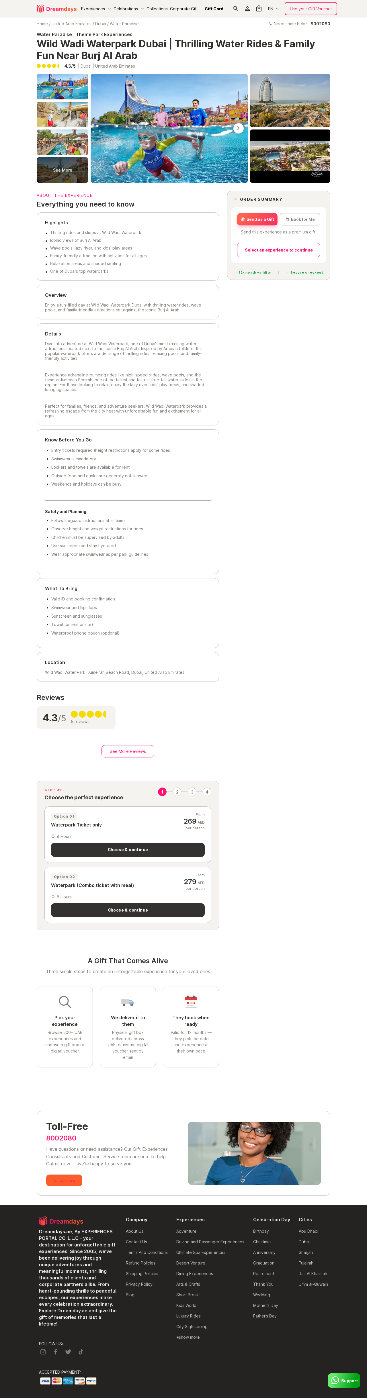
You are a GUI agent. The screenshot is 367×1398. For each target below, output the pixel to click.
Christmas (262, 1241)
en (270, 8)
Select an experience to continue (279, 250)
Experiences (93, 8)
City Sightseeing (192, 1326)
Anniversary (264, 1252)
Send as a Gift (260, 219)
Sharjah (306, 1252)
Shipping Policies (142, 1273)
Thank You (263, 1284)
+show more (188, 1337)
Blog (130, 1294)
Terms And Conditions (147, 1252)
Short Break (187, 1294)
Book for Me (303, 219)
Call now (67, 1180)
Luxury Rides (188, 1315)
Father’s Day (265, 1315)
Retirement (263, 1273)
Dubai (100, 23)
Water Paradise (124, 23)
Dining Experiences (194, 1273)
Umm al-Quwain (313, 1284)
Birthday (261, 1231)
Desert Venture (190, 1262)
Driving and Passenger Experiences (210, 1241)
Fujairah (306, 1262)
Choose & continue (128, 849)
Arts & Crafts (188, 1284)
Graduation (263, 1262)
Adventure (186, 1231)
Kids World (186, 1305)
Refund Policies (140, 1262)
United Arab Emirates (71, 23)
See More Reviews (128, 751)
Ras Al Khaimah (313, 1273)
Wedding (261, 1294)
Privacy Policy (139, 1284)
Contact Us (136, 1241)
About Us (134, 1231)
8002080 (61, 1138)
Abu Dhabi (308, 1231)
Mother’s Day (265, 1305)
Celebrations (126, 8)
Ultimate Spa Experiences (200, 1252)
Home (42, 23)
